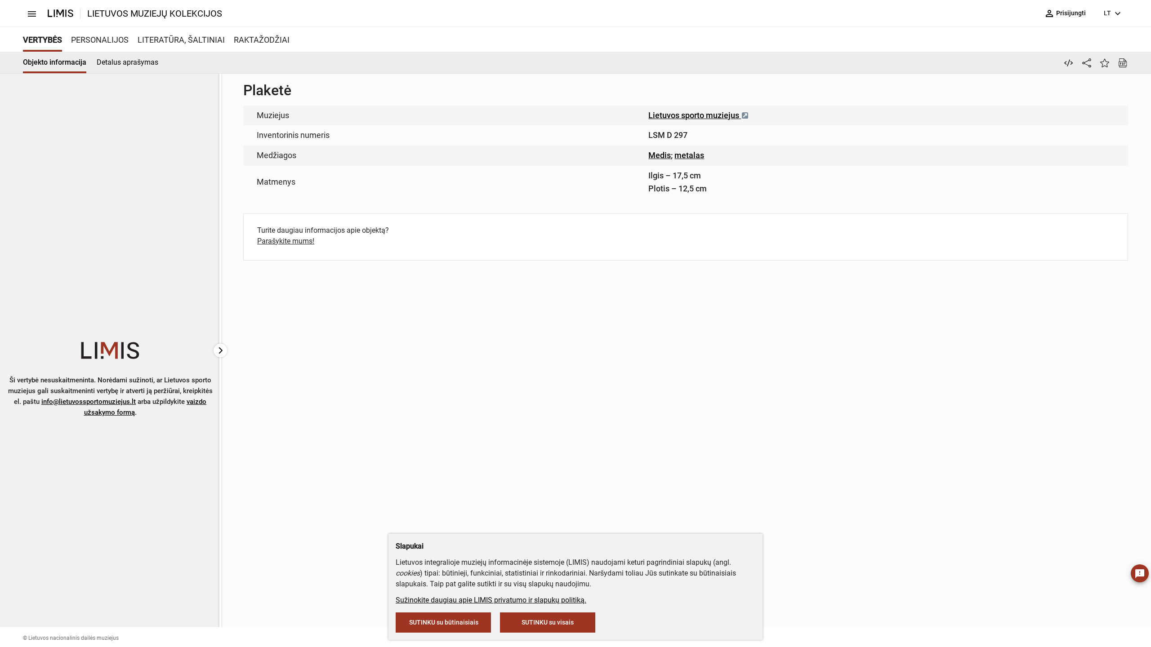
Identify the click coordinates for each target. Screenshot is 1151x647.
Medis (659, 155)
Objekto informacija (54, 62)
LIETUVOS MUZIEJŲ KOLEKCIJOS (154, 13)
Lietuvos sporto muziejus (694, 115)
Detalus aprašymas (127, 62)
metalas (689, 155)
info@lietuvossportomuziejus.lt (88, 402)
